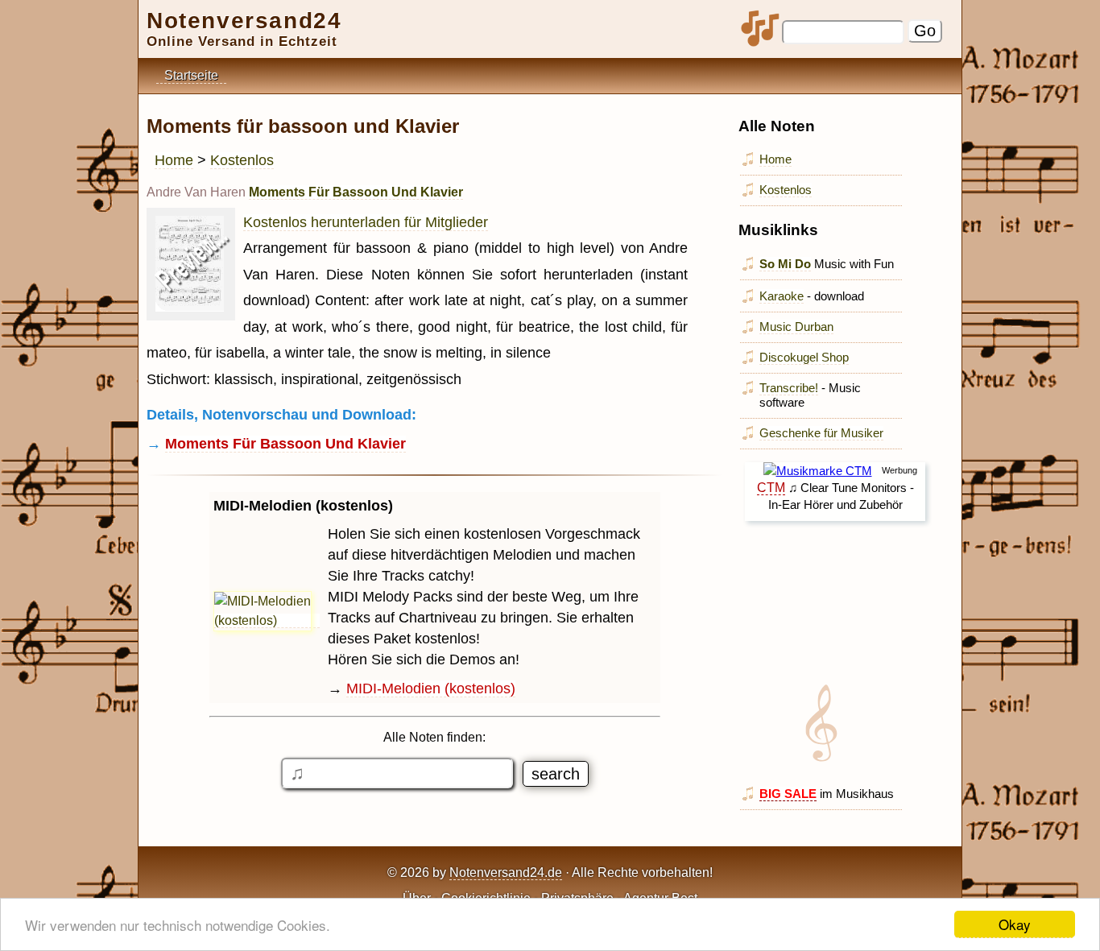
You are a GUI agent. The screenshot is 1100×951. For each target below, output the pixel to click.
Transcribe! (788, 388)
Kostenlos (242, 160)
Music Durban (796, 326)
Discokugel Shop (804, 357)
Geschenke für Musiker (821, 433)
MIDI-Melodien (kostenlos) (430, 688)
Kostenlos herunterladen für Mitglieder (365, 222)
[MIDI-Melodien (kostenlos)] (266, 621)
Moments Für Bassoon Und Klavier (356, 192)
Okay (1015, 924)
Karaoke (781, 296)
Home (174, 160)
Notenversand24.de (505, 872)
